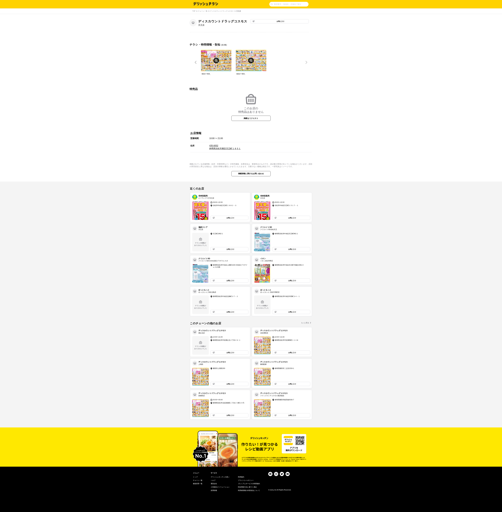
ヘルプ (213, 480)
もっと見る (305, 323)
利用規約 (241, 477)
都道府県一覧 (197, 484)
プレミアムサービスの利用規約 (249, 484)
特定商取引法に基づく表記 (247, 487)
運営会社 (214, 484)
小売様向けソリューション (220, 487)
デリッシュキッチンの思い (220, 477)
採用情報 (214, 490)
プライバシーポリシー (246, 480)
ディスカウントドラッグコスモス (222, 11)
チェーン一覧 (202, 11)
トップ (195, 477)
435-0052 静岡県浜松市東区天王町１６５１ (225, 147)
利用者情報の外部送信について (249, 490)
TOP (193, 11)
